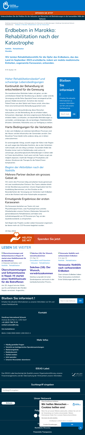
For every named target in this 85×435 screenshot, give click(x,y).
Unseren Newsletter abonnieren (18, 360)
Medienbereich (11, 352)
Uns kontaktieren (8, 329)
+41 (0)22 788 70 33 (10, 322)
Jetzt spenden (11, 357)
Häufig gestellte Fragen (15, 345)
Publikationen (9, 24)
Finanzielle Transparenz (42, 432)
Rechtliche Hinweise (42, 428)
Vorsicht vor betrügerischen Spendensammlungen (25, 347)
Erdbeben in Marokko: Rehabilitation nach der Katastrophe (32, 24)
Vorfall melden (11, 355)
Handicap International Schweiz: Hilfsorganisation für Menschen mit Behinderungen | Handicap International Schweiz (39, 23)
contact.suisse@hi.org (10, 325)
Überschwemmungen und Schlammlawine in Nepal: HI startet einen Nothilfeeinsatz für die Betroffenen (14, 275)
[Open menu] (81, 5)
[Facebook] (35, 415)
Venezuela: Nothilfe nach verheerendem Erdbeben (69, 267)
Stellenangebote (12, 350)
